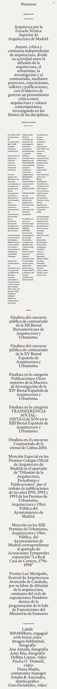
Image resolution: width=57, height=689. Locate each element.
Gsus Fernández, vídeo (28, 685)
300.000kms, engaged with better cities (28, 635)
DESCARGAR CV (28, 19)
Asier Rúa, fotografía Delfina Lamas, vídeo (28, 655)
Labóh (28, 629)
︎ (54, 3)
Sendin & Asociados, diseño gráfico (28, 679)
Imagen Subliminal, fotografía (28, 643)
